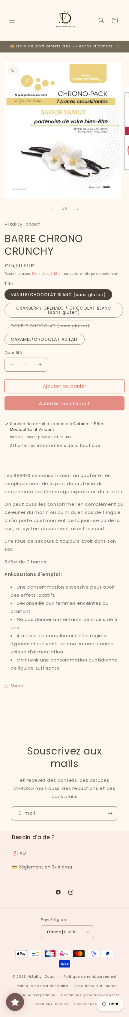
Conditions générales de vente (90, 995)
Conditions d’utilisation (96, 985)
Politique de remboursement (90, 976)
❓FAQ (19, 853)
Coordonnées (86, 1004)
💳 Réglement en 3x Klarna (42, 867)
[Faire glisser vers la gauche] (51, 208)
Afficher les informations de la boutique (55, 445)
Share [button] (16, 686)
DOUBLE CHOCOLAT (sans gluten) (53, 326)
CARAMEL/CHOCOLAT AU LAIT (44, 339)
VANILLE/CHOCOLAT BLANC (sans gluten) (58, 295)
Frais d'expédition (47, 274)
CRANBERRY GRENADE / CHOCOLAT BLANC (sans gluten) (63, 310)
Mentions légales (51, 1004)
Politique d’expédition (35, 995)
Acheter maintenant (64, 403)
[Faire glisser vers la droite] (77, 208)
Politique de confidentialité (42, 985)
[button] (12, 20)
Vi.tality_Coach (42, 976)
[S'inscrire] (110, 813)
